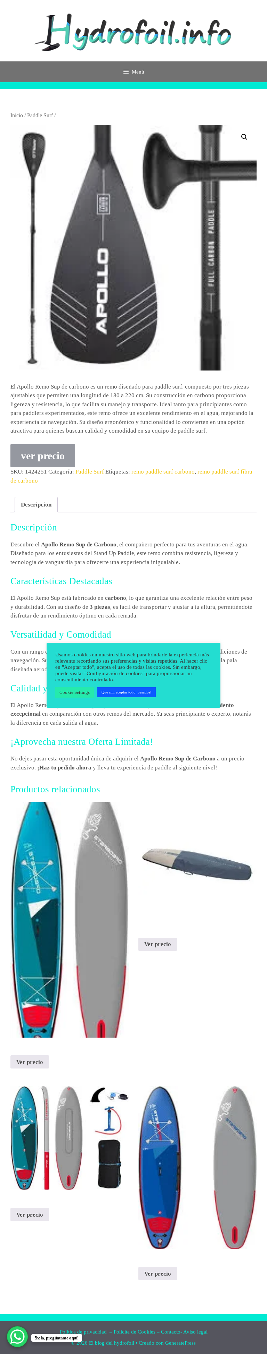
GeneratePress (180, 1343)
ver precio (43, 455)
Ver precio (29, 1062)
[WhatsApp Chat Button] (17, 1336)
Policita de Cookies (134, 1332)
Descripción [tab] (36, 504)
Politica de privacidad (84, 1332)
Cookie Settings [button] (74, 692)
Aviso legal (195, 1332)
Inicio (16, 115)
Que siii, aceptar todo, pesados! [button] (127, 692)
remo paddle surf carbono (163, 471)
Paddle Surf (40, 115)
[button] (244, 137)
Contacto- (171, 1332)
